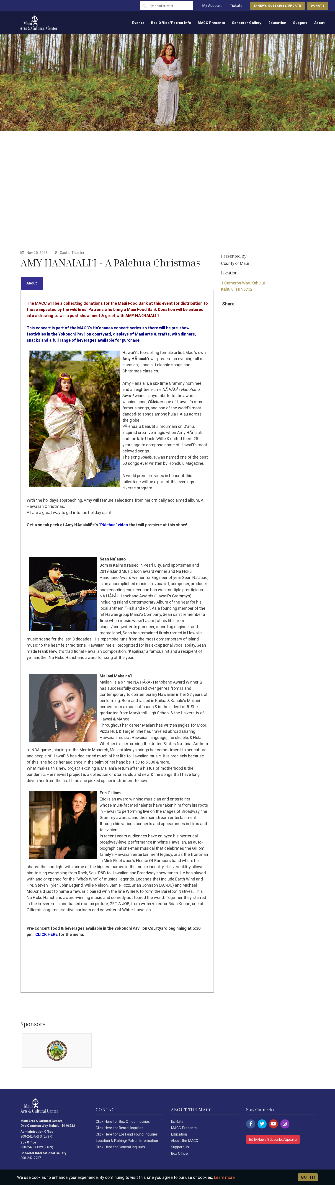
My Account (212, 5)
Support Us (180, 1147)
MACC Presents (184, 1128)
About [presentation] (31, 283)
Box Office (179, 1153)
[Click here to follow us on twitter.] (262, 1123)
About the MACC (184, 1141)
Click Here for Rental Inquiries (119, 1128)
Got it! (308, 1177)
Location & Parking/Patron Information (127, 1141)
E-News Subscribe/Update (275, 1139)
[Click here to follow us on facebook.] (250, 1123)
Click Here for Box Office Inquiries (123, 1121)
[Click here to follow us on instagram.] (284, 1123)
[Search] (144, 6)
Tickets (236, 5)
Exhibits (177, 1121)
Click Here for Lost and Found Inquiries (127, 1134)
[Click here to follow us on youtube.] (273, 1123)
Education (179, 1134)
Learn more (224, 1177)
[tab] (32, 283)
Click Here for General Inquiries (120, 1147)
